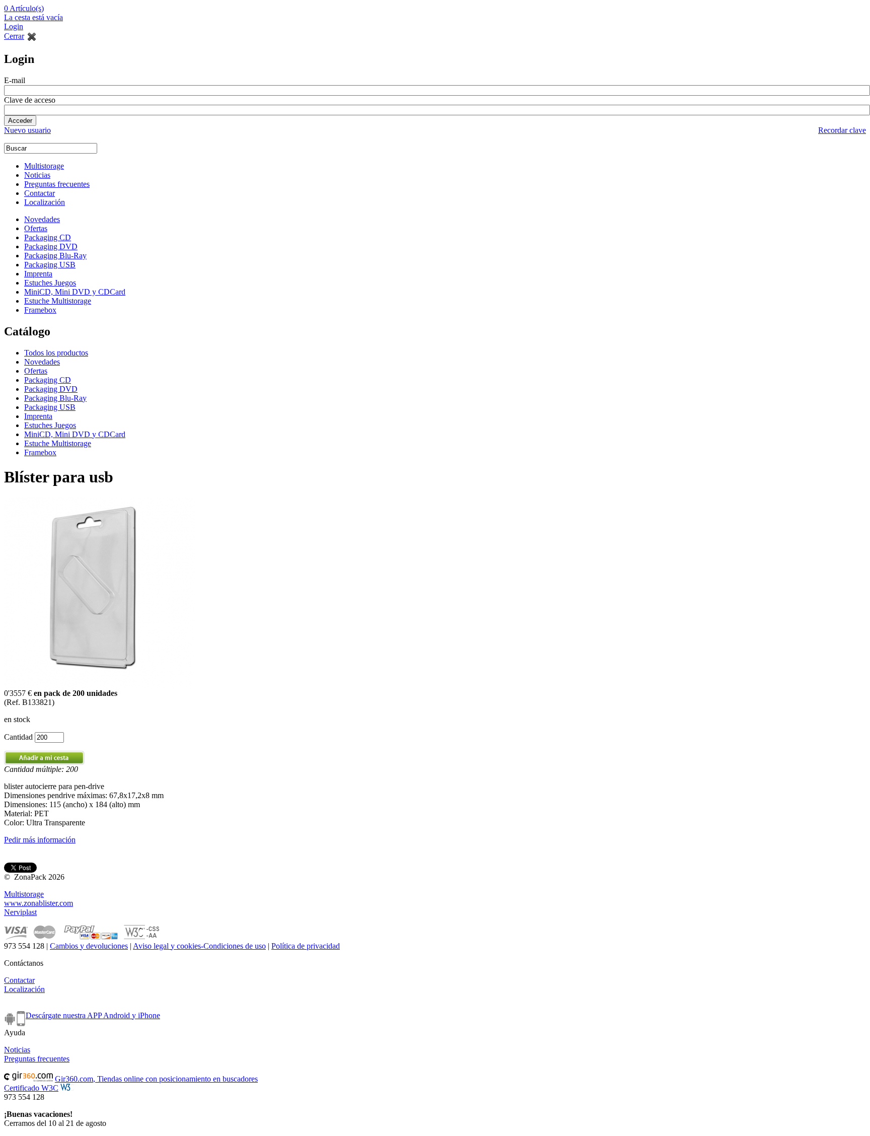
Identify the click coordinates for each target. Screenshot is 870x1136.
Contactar (39, 193)
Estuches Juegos (50, 282)
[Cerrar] (31, 36)
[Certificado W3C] (68, 1088)
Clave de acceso (29, 100)
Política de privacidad (305, 946)
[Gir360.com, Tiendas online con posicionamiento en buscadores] (28, 1079)
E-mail (14, 80)
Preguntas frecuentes (57, 184)
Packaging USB (50, 264)
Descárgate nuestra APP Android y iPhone (93, 1015)
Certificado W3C (31, 1088)
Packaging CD (47, 237)
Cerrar (14, 36)
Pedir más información (40, 839)
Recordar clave (842, 130)
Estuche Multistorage (57, 301)
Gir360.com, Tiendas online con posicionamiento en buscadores (156, 1079)
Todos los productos (56, 352)
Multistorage (44, 166)
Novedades (42, 219)
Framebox (40, 310)
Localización (44, 202)
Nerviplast (20, 912)
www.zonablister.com (38, 903)
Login (13, 26)
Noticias (37, 175)
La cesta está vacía (33, 17)
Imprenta (38, 273)
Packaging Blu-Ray (55, 255)
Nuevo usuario (27, 130)
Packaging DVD (51, 246)
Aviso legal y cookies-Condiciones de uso (199, 946)
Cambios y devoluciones (89, 946)
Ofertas (35, 228)
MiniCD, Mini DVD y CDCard (74, 292)
